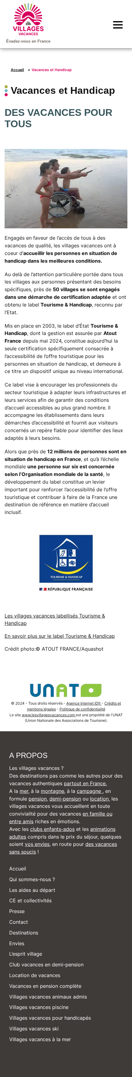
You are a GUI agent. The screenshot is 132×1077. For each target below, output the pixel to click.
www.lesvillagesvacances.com (49, 715)
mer (24, 791)
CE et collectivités (30, 900)
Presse (17, 911)
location (99, 799)
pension (38, 799)
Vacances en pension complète (45, 986)
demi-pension (65, 799)
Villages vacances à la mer (40, 1039)
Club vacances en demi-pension (46, 964)
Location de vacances (34, 975)
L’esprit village (25, 954)
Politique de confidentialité (82, 709)
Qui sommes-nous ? (32, 879)
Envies (16, 943)
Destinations (23, 933)
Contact (18, 922)
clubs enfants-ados (52, 829)
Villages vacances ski (34, 1029)
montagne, (53, 791)
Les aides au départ (32, 890)
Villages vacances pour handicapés (50, 1018)
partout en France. (85, 783)
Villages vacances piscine (38, 1007)
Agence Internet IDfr (84, 703)
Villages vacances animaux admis (48, 997)
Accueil (17, 69)
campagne (90, 791)
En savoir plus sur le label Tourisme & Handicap (60, 636)
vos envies (37, 844)
